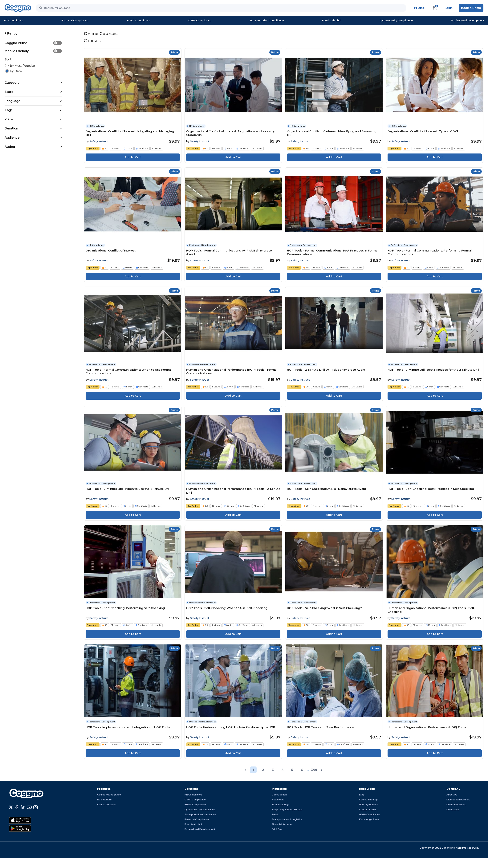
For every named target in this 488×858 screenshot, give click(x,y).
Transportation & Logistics (287, 819)
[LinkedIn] (23, 807)
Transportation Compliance (267, 20)
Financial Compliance (74, 20)
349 (314, 770)
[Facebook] (16, 807)
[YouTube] (29, 807)
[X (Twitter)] (11, 807)
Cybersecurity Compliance (396, 20)
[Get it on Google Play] (28, 828)
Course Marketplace (109, 794)
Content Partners (456, 804)
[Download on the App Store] (28, 820)
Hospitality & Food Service (287, 809)
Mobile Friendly (31, 51)
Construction (279, 794)
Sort (8, 59)
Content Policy (367, 809)
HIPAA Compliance (138, 20)
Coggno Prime (31, 43)
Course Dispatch (106, 804)
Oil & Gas (277, 829)
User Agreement (368, 804)
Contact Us (452, 809)
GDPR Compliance (369, 814)
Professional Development (467, 20)
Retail (275, 814)
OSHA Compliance (199, 20)
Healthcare (278, 799)
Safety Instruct (98, 141)
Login (449, 8)
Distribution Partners (458, 799)
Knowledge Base (369, 819)
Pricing (419, 8)
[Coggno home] (18, 8)
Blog (361, 794)
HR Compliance (13, 20)
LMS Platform (104, 799)
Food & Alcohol (331, 20)
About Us (451, 794)
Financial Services (282, 824)
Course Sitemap (368, 799)
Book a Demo (471, 8)
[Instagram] (35, 807)
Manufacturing (280, 804)
